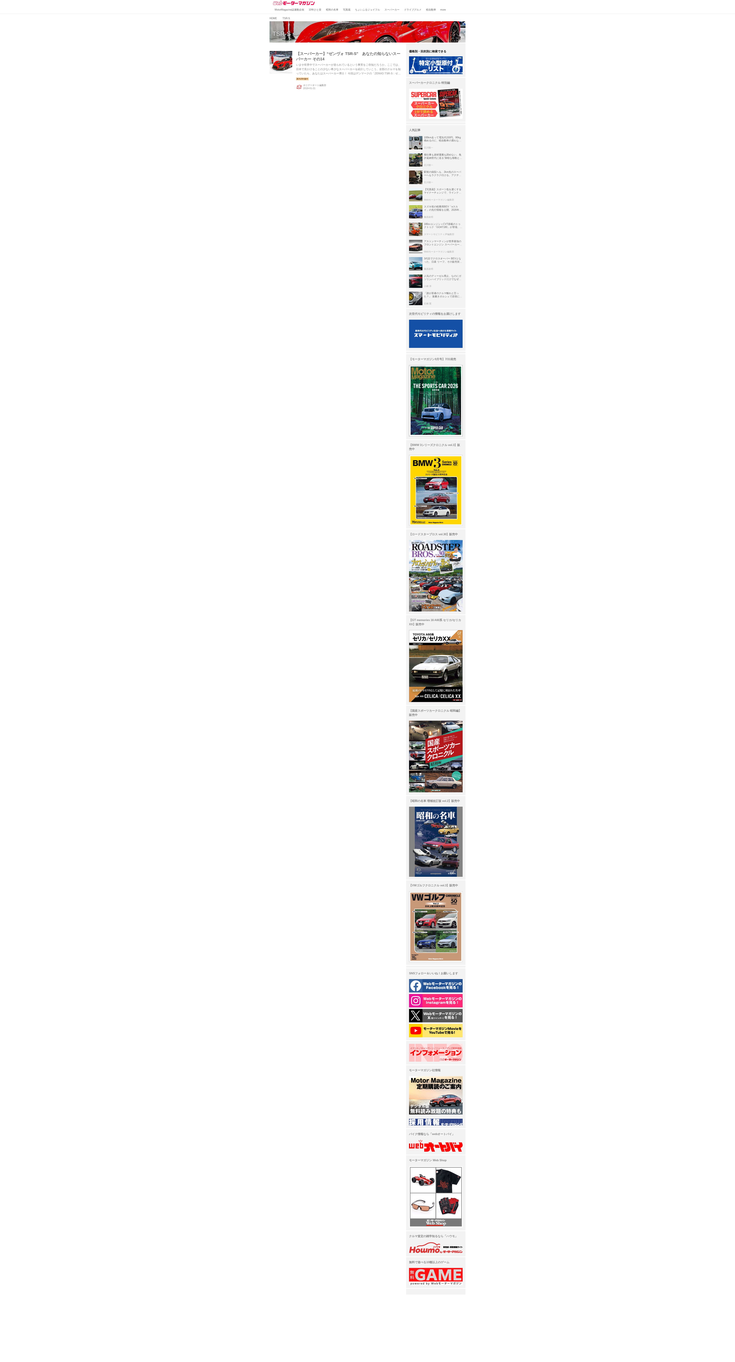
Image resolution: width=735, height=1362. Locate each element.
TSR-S (281, 33)
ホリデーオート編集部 (314, 85)
